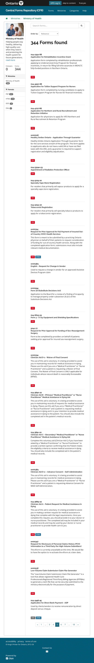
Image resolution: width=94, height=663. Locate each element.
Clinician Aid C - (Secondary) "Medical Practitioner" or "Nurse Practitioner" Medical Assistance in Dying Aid (57, 436)
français (82, 3)
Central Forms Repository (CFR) (24, 10)
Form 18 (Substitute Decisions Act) (46, 291)
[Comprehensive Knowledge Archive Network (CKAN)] (10, 658)
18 (74, 624)
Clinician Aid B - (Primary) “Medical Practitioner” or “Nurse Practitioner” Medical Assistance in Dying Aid (56, 396)
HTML (38, 257)
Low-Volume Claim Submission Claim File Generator (54, 571)
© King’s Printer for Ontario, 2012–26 (20, 644)
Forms (51, 10)
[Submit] (82, 25)
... (45, 624)
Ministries (61, 10)
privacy (21, 641)
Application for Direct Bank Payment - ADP (49, 603)
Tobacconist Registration (42, 207)
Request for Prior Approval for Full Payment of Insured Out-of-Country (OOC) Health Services (57, 233)
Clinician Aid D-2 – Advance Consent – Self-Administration (56, 472)
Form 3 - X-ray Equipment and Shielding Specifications (55, 317)
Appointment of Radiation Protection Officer (50, 170)
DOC (33, 618)
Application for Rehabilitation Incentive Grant (51, 57)
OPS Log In (55, 3)
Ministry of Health (32, 18)
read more (10, 60)
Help (85, 10)
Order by (34, 34)
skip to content (69, 3)
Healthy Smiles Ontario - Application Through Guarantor (55, 137)
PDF (33, 77)
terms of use (30, 641)
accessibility (11, 641)
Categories (74, 10)
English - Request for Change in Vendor (48, 266)
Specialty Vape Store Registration (45, 183)
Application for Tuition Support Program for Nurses (53, 86)
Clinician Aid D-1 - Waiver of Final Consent (49, 357)
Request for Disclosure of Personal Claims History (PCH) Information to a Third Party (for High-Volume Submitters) (56, 545)
